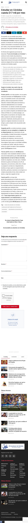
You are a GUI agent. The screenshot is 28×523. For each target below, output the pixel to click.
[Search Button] (26, 2)
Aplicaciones (4, 463)
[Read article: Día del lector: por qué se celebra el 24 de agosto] (4, 423)
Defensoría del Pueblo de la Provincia (11, 207)
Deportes (12, 467)
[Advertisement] (14, 340)
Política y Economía (21, 464)
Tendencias (22, 475)
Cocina (3, 473)
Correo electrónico (6, 271)
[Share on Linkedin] (14, 32)
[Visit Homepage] (14, 2)
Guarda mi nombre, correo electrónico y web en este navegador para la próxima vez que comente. (14, 286)
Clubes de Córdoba (3, 470)
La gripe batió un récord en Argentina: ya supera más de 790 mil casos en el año (17, 415)
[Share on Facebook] (3, 32)
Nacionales (13, 475)
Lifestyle (12, 471)
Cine (2, 467)
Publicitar (13, 512)
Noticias (12, 477)
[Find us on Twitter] (6, 456)
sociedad (4, 211)
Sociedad (7, 7)
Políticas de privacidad (6, 514)
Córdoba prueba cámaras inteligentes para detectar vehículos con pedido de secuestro (18, 430)
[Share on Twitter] (8, 32)
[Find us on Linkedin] (13, 456)
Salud (20, 467)
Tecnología (22, 473)
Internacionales (14, 469)
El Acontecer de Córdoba (12, 27)
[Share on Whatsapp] (19, 32)
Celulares (3, 465)
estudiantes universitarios (15, 209)
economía (4, 209)
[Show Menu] (2, 2)
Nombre (3, 264)
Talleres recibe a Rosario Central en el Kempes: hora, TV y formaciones (12, 406)
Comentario (4, 244)
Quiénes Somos (4, 512)
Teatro (21, 471)
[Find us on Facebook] (2, 456)
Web (2, 278)
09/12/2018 (5, 29)
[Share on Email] (24, 32)
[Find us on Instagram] (10, 456)
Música (12, 473)
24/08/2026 (5, 409)
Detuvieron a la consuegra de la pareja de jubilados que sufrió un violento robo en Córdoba (17, 375)
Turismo (21, 477)
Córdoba (3, 475)
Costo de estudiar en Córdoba (12, 204)
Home (2, 7)
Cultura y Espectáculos (13, 464)
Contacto (16, 514)
